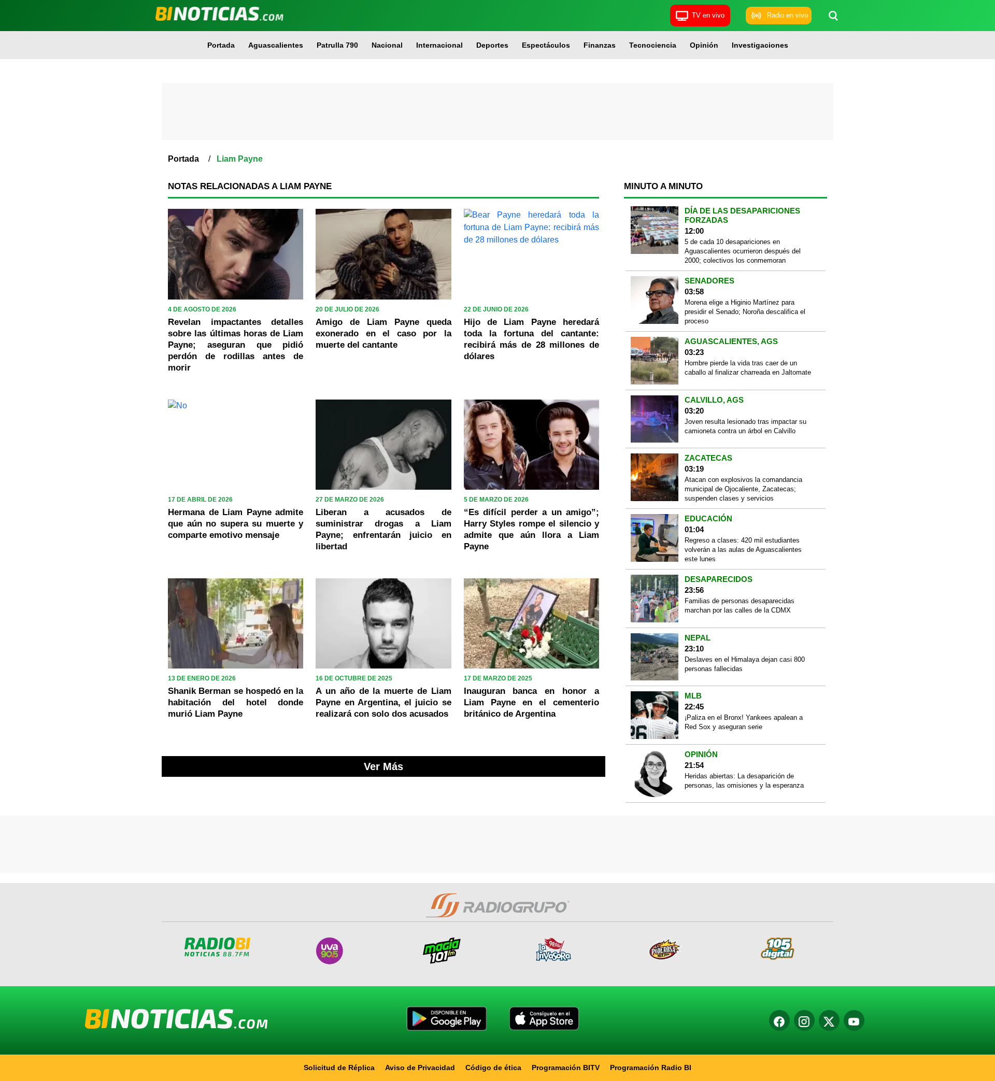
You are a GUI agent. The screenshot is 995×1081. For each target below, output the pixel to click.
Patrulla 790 (337, 45)
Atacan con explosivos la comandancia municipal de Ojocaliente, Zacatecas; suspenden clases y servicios (743, 489)
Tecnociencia (652, 45)
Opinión (704, 45)
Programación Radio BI (650, 1067)
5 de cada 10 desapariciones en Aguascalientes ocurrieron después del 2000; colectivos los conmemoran (743, 251)
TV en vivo (708, 15)
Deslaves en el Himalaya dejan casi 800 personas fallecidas (745, 664)
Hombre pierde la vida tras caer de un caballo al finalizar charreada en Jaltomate (748, 367)
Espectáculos (546, 45)
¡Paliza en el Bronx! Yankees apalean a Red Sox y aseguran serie (744, 722)
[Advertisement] (497, 111)
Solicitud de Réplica (339, 1067)
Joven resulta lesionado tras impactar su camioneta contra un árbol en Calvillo (745, 426)
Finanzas (600, 45)
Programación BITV (566, 1067)
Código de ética (493, 1067)
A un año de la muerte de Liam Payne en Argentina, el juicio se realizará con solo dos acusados (383, 702)
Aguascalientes (275, 45)
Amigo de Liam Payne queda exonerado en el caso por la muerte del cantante (383, 333)
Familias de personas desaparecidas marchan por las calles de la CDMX (739, 605)
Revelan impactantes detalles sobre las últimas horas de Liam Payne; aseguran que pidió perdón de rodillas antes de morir (235, 345)
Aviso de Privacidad (420, 1067)
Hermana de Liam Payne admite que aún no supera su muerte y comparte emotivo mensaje (235, 523)
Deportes (492, 45)
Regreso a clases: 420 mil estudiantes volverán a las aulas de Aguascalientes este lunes (743, 549)
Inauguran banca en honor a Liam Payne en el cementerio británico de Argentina (531, 702)
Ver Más (383, 766)
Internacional (439, 45)
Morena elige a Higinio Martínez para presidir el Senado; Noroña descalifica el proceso (745, 311)
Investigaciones (760, 45)
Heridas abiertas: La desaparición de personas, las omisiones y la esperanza (744, 780)
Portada (221, 45)
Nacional (387, 45)
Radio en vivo (787, 15)
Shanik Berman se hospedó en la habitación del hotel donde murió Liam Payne (235, 702)
